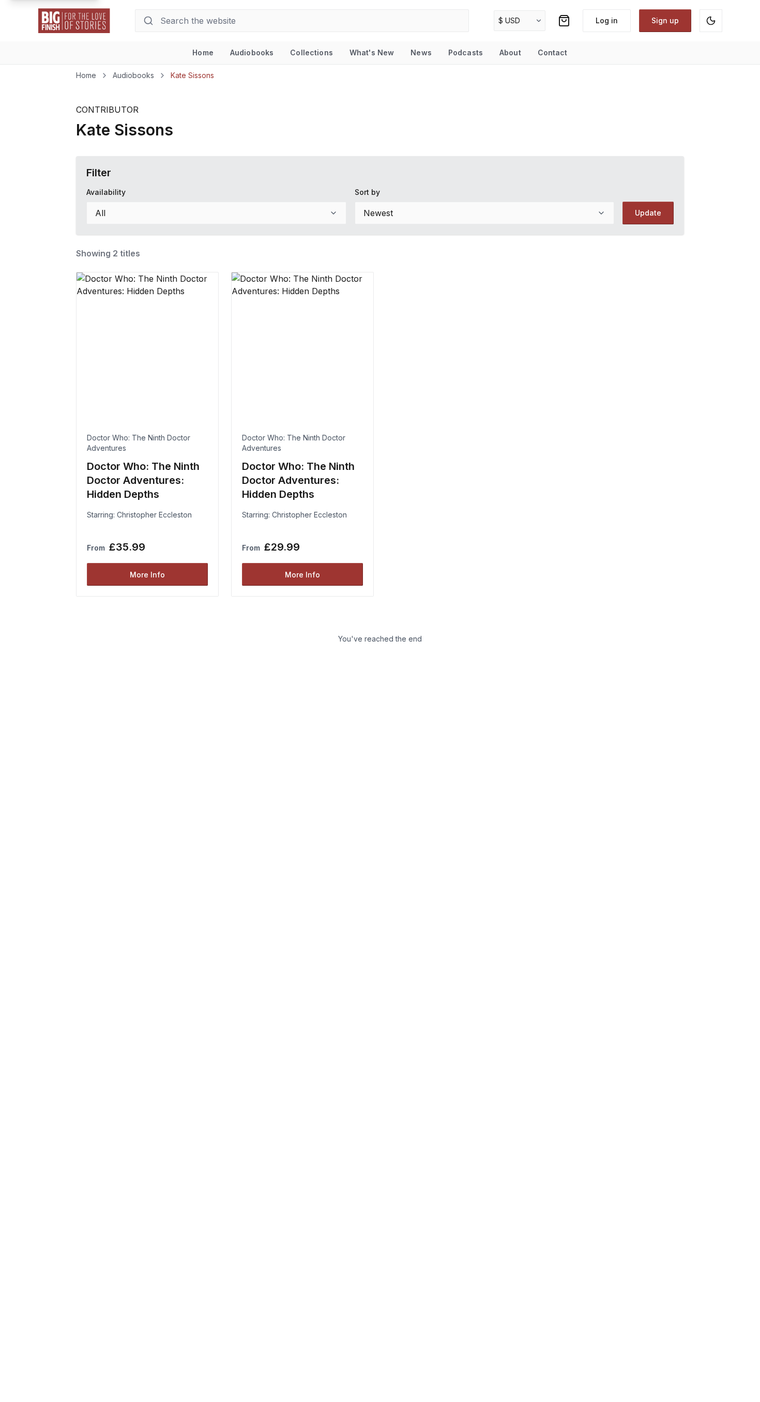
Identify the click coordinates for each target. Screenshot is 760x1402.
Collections (311, 52)
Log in (607, 20)
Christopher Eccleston (154, 514)
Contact (553, 52)
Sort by (367, 192)
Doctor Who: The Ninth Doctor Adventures (138, 442)
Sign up (665, 20)
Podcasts (465, 52)
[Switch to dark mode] (711, 20)
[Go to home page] (74, 20)
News (421, 52)
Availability (106, 192)
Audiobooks (251, 52)
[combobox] (216, 213)
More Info (147, 574)
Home (203, 52)
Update (648, 212)
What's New (371, 52)
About (510, 52)
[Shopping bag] (564, 20)
